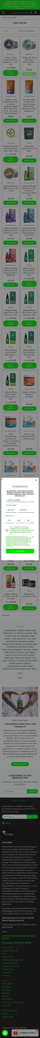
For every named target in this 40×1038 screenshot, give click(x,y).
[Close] (36, 480)
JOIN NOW (20, 551)
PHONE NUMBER (11, 505)
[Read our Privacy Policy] (33, 537)
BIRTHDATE (9, 516)
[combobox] (11, 510)
